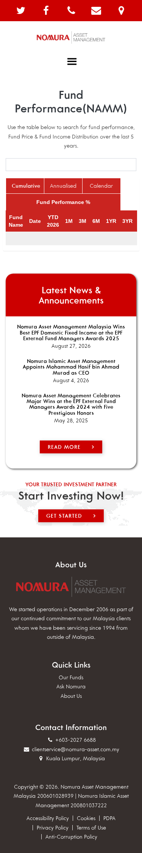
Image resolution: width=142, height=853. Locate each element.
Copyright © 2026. (36, 786)
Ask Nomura (71, 686)
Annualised (63, 185)
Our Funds (71, 677)
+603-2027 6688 (75, 739)
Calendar (101, 185)
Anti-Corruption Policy (71, 836)
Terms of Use (91, 827)
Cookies (86, 818)
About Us (71, 696)
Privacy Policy (53, 827)
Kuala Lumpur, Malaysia (75, 758)
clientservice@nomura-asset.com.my (75, 749)
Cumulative (26, 185)
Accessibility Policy (48, 818)
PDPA (109, 818)
